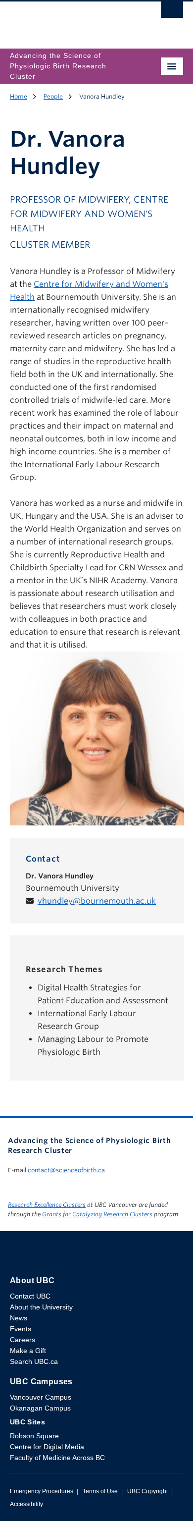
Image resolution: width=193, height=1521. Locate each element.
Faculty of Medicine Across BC (57, 1458)
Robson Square (34, 1436)
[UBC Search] (172, 12)
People (53, 96)
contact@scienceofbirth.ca (66, 1170)
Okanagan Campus (40, 1408)
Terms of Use (100, 1491)
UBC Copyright (147, 1491)
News (18, 1318)
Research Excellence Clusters (47, 1204)
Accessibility (26, 1504)
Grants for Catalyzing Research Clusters (97, 1214)
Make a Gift (28, 1351)
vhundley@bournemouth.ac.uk (97, 901)
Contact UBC (30, 1296)
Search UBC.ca (34, 1361)
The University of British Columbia (70, 20)
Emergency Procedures (41, 1491)
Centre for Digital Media (47, 1447)
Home (18, 96)
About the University (41, 1307)
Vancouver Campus (40, 1397)
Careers (22, 1340)
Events (20, 1329)
